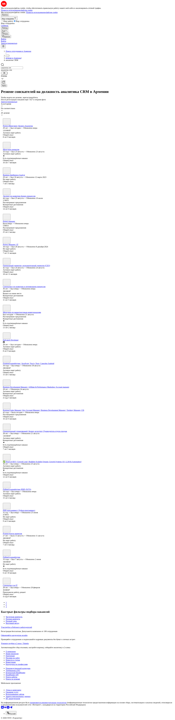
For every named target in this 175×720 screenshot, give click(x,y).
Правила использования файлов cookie (42, 12)
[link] (5, 33)
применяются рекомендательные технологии (48, 703)
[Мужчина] (6, 121)
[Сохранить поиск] (3, 82)
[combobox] (12, 68)
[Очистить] (4, 73)
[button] (3, 39)
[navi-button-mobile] (3, 46)
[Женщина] (6, 217)
